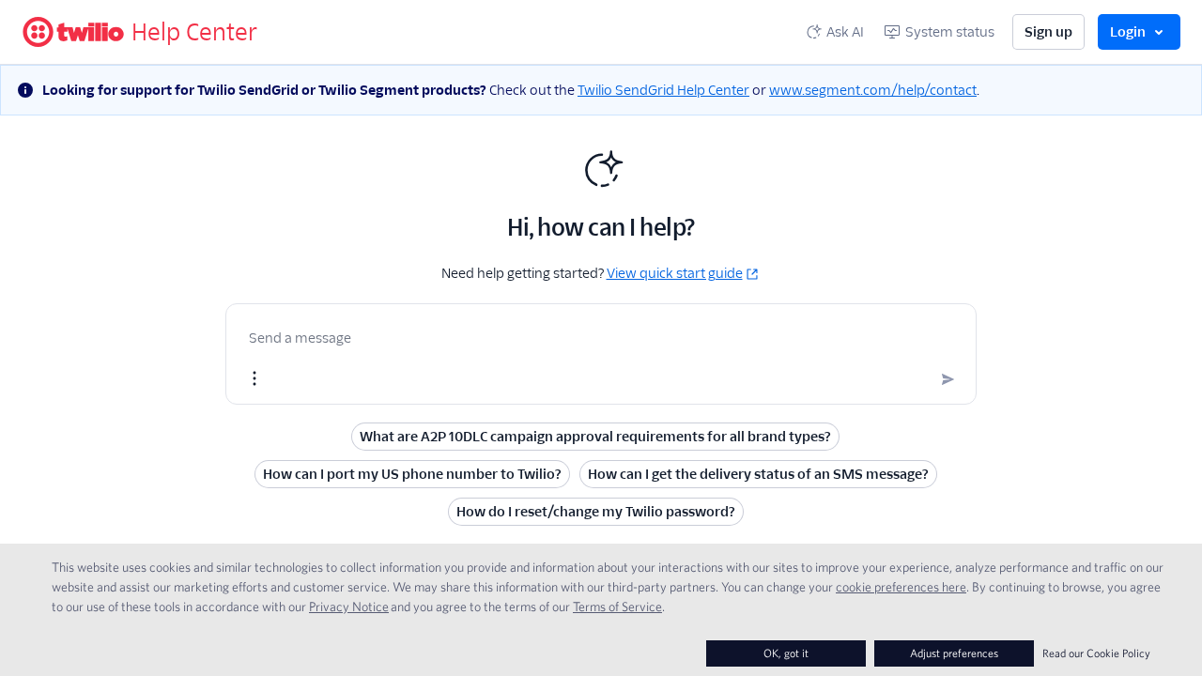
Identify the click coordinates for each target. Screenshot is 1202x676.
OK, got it (786, 653)
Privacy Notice (349, 606)
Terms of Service (617, 606)
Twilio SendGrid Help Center (663, 90)
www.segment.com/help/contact (873, 90)
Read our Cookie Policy (1096, 653)
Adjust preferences (954, 653)
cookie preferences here (901, 586)
